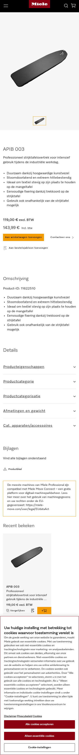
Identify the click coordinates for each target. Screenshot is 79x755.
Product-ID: (11, 288)
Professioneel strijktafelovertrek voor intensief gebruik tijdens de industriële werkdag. (27, 595)
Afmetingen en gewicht (24, 411)
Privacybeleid (24, 716)
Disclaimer (10, 716)
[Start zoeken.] (66, 5)
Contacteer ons (60, 237)
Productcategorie (18, 381)
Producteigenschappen (23, 367)
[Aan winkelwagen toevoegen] (44, 610)
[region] (39, 685)
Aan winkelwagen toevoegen (23, 237)
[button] (13, 6)
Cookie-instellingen (39, 747)
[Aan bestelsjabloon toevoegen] (32, 610)
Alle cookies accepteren (39, 724)
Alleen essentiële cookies (39, 736)
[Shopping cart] (73, 6)
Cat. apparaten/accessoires (27, 425)
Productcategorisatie (22, 396)
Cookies (37, 716)
